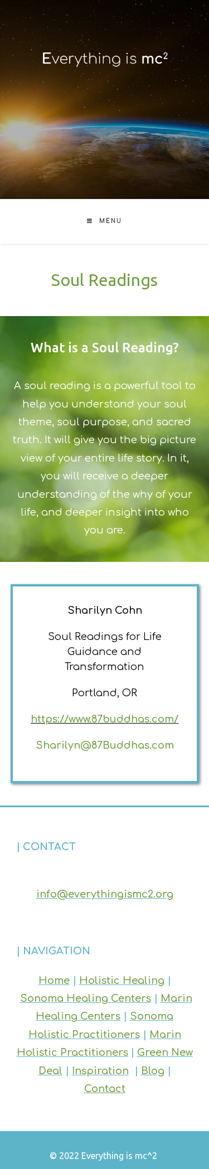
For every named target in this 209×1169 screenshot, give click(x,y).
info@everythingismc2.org (104, 894)
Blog (152, 1070)
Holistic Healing (121, 980)
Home (54, 980)
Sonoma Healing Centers (85, 998)
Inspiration (100, 1070)
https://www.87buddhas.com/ (104, 719)
